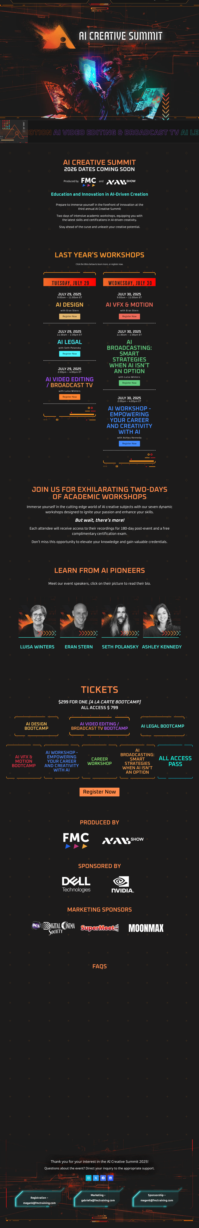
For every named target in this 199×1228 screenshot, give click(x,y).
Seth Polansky (120, 647)
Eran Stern (79, 647)
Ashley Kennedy (162, 647)
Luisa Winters (37, 647)
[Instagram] (88, 1178)
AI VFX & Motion (129, 305)
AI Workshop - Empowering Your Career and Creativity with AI (129, 420)
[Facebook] (103, 1178)
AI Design (69, 305)
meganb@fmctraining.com (39, 1203)
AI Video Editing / (70, 382)
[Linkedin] (110, 1178)
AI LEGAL (69, 342)
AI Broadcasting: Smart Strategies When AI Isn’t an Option (129, 356)
